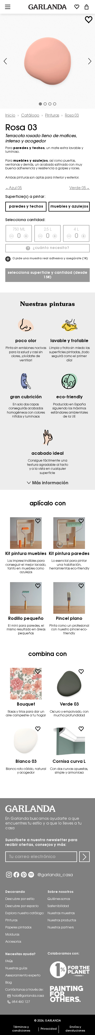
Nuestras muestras (61, 913)
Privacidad (49, 1029)
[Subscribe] (84, 856)
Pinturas (52, 115)
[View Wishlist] (76, 6)
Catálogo (30, 115)
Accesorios (13, 942)
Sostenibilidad (58, 906)
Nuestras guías (16, 968)
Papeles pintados (18, 927)
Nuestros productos (62, 920)
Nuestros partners (61, 927)
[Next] (89, 61)
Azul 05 (15, 188)
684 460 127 (21, 1002)
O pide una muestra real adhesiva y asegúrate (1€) (50, 259)
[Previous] (5, 61)
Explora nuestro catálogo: (24, 913)
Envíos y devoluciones (75, 1029)
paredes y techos (26, 206)
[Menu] (7, 7)
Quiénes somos (59, 899)
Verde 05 (77, 188)
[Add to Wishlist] (88, 19)
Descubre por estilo (19, 899)
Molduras (12, 935)
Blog (8, 983)
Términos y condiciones (21, 1029)
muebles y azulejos (69, 206)
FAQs (9, 961)
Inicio (10, 115)
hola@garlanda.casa (28, 996)
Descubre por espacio (22, 906)
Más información (50, 483)
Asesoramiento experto (22, 975)
